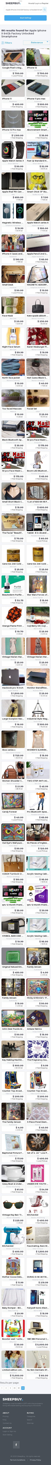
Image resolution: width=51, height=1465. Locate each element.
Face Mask (7, 316)
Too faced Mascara (11, 409)
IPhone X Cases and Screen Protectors (21, 254)
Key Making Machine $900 (15, 1060)
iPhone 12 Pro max (11, 130)
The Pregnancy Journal (39, 1060)
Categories (31, 1416)
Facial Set (32, 409)
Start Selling (7, 1435)
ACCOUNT (7, 1428)
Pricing (5, 1416)
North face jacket (11, 378)
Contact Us (7, 1423)
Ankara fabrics (34, 1029)
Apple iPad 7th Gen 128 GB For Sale (20, 192)
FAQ (4, 1420)
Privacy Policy (35, 1460)
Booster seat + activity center (17, 1339)
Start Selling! (25, 18)
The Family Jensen (11, 1122)
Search (29, 1420)
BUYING (30, 1413)
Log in (37, 3)
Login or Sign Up (9, 1431)
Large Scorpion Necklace (15, 719)
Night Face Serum (11, 347)
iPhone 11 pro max (36, 99)
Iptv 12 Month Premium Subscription (20, 905)
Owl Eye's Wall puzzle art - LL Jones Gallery (24, 843)
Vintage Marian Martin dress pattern (20, 657)
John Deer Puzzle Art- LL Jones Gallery (21, 1029)
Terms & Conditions (17, 1460)
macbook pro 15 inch (12, 688)
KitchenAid (32, 1215)
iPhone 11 (7, 99)
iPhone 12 (32, 68)
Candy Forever (9, 812)
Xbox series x (8, 750)
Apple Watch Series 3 (13, 161)
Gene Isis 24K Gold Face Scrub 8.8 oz (21, 564)
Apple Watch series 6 (37, 222)
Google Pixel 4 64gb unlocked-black (20, 68)
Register (45, 3)
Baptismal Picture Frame (14, 1153)
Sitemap (30, 1423)
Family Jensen (34, 967)
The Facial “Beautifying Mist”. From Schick (23, 533)
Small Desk (7, 285)
